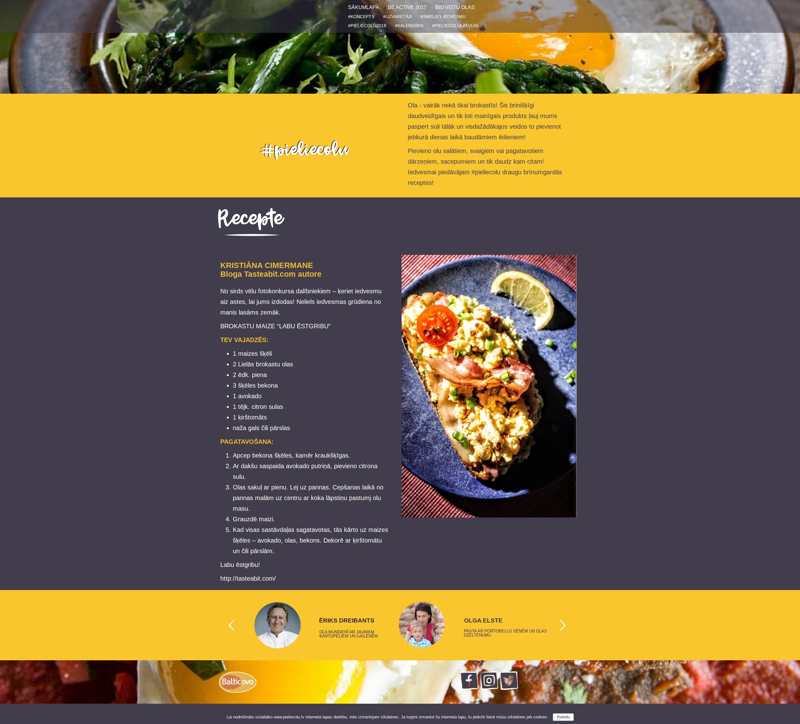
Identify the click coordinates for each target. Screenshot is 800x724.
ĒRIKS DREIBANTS (346, 620)
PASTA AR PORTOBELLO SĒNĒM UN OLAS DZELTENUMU (505, 633)
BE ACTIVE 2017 (407, 7)
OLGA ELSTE (483, 620)
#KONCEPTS (361, 16)
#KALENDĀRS (409, 25)
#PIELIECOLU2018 (367, 25)
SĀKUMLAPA (363, 7)
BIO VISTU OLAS (455, 7)
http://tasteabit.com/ (248, 578)
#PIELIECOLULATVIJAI (455, 25)
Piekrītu (563, 717)
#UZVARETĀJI (397, 16)
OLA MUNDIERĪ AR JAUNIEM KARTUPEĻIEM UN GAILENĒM (348, 634)
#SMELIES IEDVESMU (443, 16)
